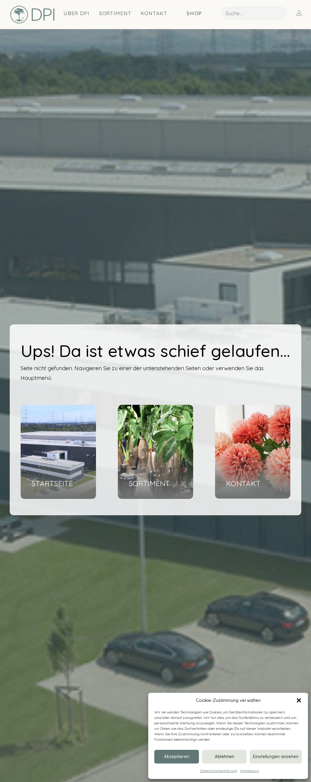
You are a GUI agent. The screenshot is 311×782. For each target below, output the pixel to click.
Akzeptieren (176, 756)
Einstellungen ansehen (276, 756)
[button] (299, 700)
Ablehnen (224, 756)
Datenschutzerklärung (218, 770)
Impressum (249, 770)
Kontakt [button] (154, 13)
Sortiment (115, 13)
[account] (302, 13)
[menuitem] (77, 13)
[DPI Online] (33, 14)
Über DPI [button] (76, 13)
